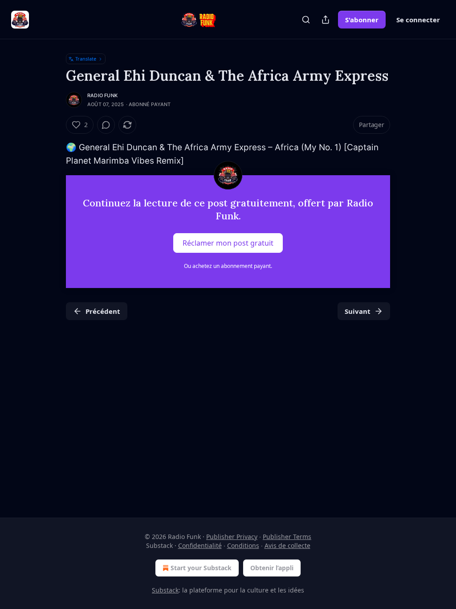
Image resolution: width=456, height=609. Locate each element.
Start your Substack (201, 568)
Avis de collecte (287, 545)
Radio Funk (102, 95)
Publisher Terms (287, 536)
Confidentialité (200, 545)
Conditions (243, 545)
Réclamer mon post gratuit (228, 242)
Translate (85, 58)
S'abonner (362, 19)
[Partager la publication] (325, 20)
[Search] (306, 20)
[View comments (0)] (106, 125)
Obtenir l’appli (271, 568)
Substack (165, 590)
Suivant (357, 311)
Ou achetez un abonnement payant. (228, 266)
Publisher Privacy (231, 536)
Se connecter (418, 19)
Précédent (103, 311)
